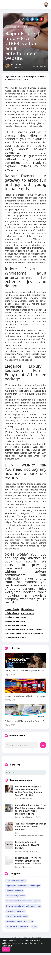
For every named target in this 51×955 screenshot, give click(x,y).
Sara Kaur (16, 64)
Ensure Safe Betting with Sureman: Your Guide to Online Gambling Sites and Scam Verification (29, 791)
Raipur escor (35, 120)
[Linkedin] (37, 19)
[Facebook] (28, 19)
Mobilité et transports (15, 911)
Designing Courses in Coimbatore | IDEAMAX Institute (27, 845)
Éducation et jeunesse (15, 896)
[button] (46, 4)
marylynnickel (25, 867)
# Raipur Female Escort (15, 621)
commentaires (39, 66)
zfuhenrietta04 (25, 798)
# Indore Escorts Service (15, 637)
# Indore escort (27, 613)
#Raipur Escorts (12, 609)
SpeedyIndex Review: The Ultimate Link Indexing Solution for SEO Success (28, 860)
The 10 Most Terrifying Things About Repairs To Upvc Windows (30, 826)
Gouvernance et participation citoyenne (23, 906)
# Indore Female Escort (15, 629)
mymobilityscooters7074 (30, 817)
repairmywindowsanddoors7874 (29, 835)
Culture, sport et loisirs (17, 26)
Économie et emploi (14, 890)
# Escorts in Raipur (35, 629)
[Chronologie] (23, 19)
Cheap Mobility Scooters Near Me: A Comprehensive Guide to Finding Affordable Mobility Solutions (30, 809)
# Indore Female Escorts (15, 625)
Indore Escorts (12, 292)
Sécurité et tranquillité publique (19, 921)
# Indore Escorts (12, 613)
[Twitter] (32, 19)
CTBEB (9, 132)
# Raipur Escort (27, 609)
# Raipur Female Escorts (15, 617)
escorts (31, 561)
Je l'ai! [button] (6, 949)
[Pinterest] (41, 19)
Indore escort (12, 123)
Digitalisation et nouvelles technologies (23, 885)
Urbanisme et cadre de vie (17, 926)
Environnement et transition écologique (23, 901)
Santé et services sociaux (17, 916)
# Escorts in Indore (13, 633)
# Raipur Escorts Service (33, 633)
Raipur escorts (26, 96)
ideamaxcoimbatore (28, 851)
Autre (34, 926)
